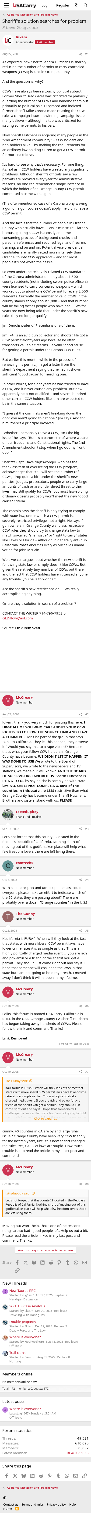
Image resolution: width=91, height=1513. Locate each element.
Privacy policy (56, 1504)
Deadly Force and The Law (27, 1330)
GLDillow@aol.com (17, 618)
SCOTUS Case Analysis (27, 1306)
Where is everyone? (25, 1337)
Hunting (15, 1361)
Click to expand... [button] (45, 1118)
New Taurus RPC (22, 1290)
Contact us (10, 1504)
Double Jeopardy (22, 1321)
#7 (87, 1072)
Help (72, 1504)
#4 (87, 880)
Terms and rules (33, 1504)
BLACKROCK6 (78, 1453)
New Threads (14, 1283)
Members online (17, 1374)
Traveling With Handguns (27, 1315)
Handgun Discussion (23, 1299)
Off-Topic (15, 1346)
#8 (87, 1184)
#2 (87, 714)
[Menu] (6, 5)
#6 (87, 1006)
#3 (87, 829)
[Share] (80, 54)
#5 (87, 931)
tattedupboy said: (17, 1193)
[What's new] (76, 5)
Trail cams (17, 1352)
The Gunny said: (16, 1081)
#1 (87, 54)
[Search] (85, 5)
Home (7, 1508)
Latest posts (13, 1401)
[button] (4, 1497)
